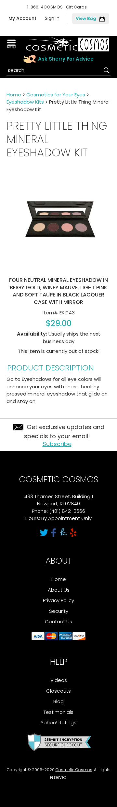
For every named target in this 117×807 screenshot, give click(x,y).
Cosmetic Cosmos (74, 769)
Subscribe (57, 444)
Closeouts (58, 690)
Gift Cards (76, 7)
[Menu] (12, 44)
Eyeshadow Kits (25, 101)
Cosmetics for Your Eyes (55, 94)
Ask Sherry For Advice (66, 58)
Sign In (52, 18)
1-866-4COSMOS (45, 7)
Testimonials (58, 712)
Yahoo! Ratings (58, 722)
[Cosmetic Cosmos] (67, 44)
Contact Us (58, 621)
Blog (58, 701)
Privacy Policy (58, 600)
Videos (58, 680)
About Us (59, 589)
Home (13, 94)
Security (58, 611)
